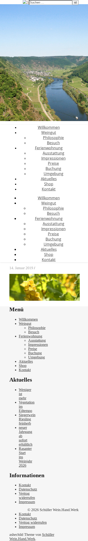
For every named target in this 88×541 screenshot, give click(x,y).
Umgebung (53, 173)
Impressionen (53, 158)
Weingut (48, 132)
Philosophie (53, 137)
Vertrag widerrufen (27, 495)
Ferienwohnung (49, 147)
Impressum (27, 502)
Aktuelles (49, 178)
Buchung (53, 168)
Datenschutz (28, 489)
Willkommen (49, 127)
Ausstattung (53, 153)
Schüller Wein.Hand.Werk (31, 537)
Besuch (53, 142)
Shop (48, 183)
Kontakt (49, 189)
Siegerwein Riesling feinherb (27, 419)
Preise (53, 163)
